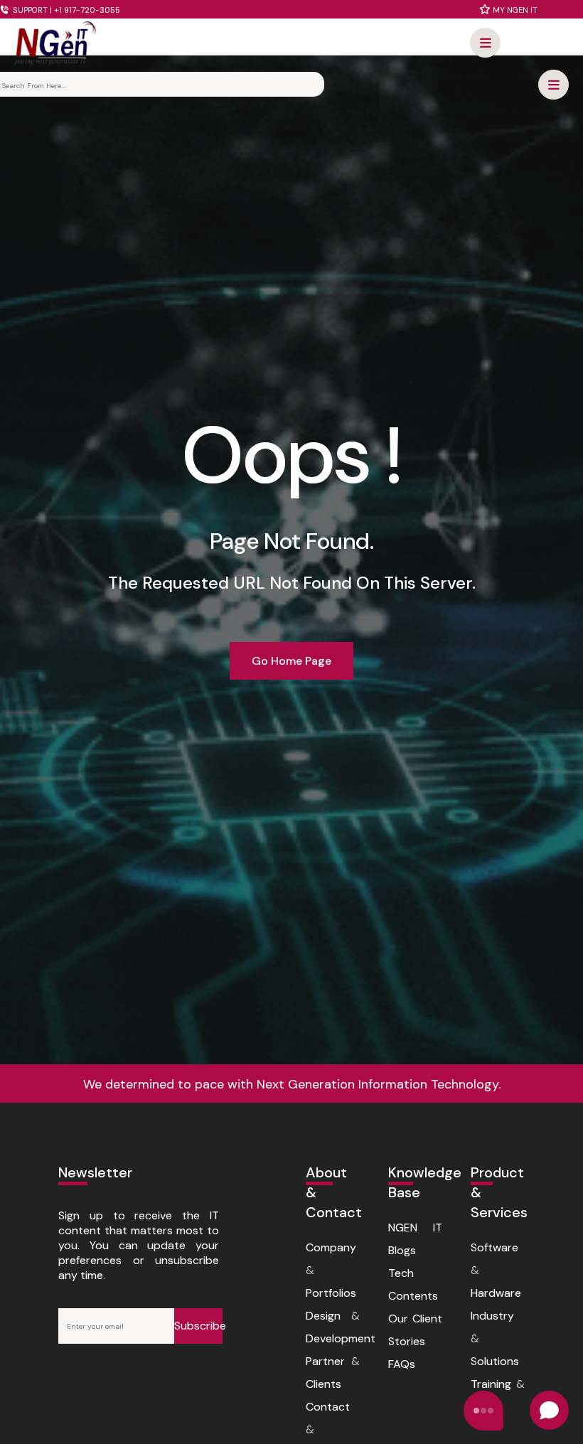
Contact (328, 1406)
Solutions (495, 1361)
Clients (323, 1383)
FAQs (401, 1364)
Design (323, 1315)
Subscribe (198, 1325)
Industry (492, 1315)
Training (491, 1383)
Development (340, 1338)
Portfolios (331, 1292)
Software (494, 1247)
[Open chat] (549, 1410)
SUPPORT (65, 10)
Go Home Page (291, 660)
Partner (325, 1361)
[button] (485, 43)
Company (331, 1247)
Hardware (496, 1292)
